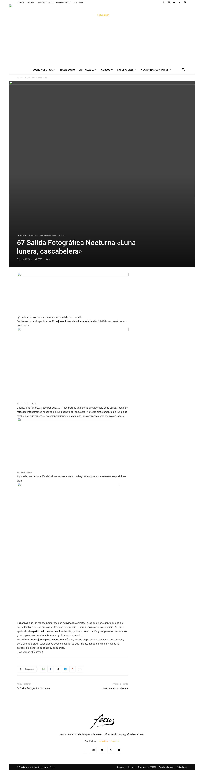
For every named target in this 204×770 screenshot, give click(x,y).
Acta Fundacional (63, 2)
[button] (183, 70)
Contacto (20, 2)
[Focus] (102, 35)
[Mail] (174, 2)
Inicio (19, 77)
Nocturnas (33, 235)
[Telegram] (65, 669)
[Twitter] (179, 2)
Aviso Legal (78, 2)
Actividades (86, 69)
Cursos (105, 69)
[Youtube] (184, 2)
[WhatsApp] (43, 669)
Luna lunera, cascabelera (115, 688)
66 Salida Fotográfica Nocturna (33, 688)
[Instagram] (169, 2)
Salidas (61, 235)
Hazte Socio (67, 69)
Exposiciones (125, 69)
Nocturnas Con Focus (154, 69)
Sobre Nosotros (43, 69)
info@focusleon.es (109, 741)
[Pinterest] (72, 669)
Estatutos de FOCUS (45, 2)
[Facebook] (163, 2)
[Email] (80, 669)
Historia (30, 2)
